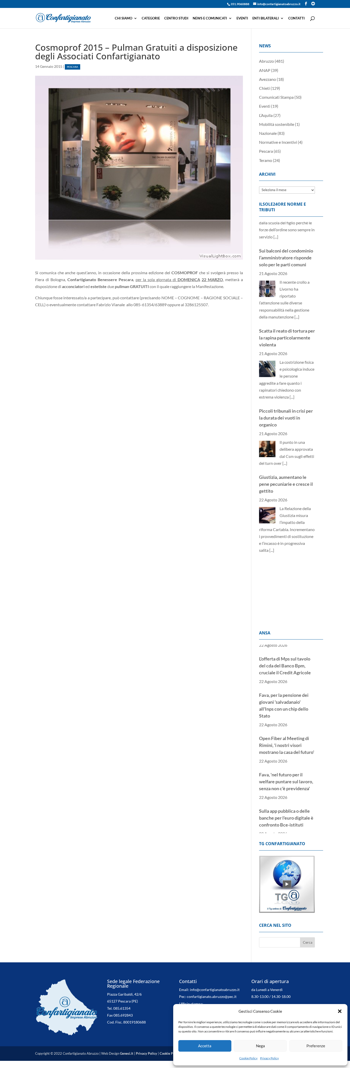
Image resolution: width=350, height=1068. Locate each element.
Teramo (265, 160)
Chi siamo (123, 18)
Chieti (264, 88)
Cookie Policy (248, 1058)
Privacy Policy (269, 1058)
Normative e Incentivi (278, 142)
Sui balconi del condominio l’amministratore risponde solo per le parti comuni (286, 232)
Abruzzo (266, 61)
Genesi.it (126, 1053)
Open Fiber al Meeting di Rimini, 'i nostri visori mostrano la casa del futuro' (286, 734)
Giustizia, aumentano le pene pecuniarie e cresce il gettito (286, 458)
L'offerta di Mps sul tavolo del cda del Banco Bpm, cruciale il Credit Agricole (285, 655)
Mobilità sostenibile (276, 124)
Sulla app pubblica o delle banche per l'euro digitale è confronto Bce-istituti (286, 807)
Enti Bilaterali (265, 18)
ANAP (264, 70)
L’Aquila (266, 115)
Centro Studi (176, 18)
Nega (260, 1045)
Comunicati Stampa (276, 97)
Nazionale (268, 133)
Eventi (242, 18)
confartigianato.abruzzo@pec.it (211, 996)
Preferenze (315, 1045)
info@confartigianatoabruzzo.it (215, 989)
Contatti (296, 18)
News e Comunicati (210, 18)
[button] (339, 1011)
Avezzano (267, 79)
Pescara (72, 66)
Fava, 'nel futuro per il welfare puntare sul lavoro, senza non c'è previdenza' (286, 770)
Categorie (151, 18)
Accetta (204, 1045)
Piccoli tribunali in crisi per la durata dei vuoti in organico (286, 392)
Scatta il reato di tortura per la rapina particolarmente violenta (287, 312)
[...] (296, 291)
